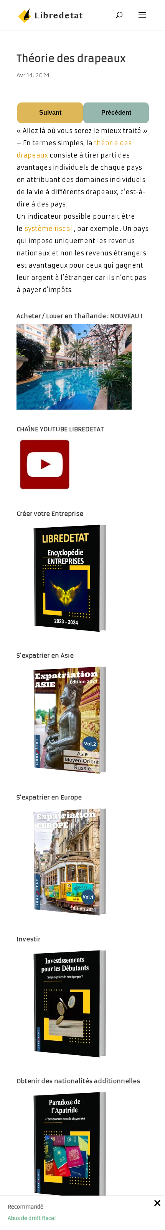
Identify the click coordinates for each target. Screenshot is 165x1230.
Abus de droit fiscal (32, 1218)
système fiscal (48, 228)
